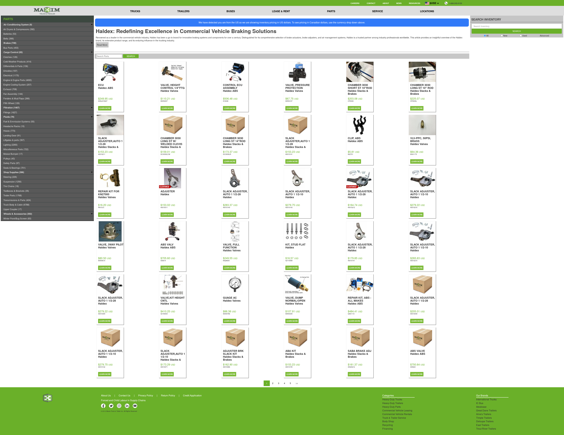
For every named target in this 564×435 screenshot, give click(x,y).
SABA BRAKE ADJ (359, 353)
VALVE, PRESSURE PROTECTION (297, 87)
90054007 (164, 101)
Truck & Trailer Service (394, 417)
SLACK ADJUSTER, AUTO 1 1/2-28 (235, 194)
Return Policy (168, 395)
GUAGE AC (232, 299)
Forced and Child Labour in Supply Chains (123, 400)
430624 (413, 367)
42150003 (164, 313)
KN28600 (226, 260)
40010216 (413, 207)
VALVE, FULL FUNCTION (232, 247)
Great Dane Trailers (486, 410)
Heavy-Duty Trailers (392, 403)
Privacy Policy (145, 395)
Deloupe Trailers (485, 421)
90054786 (226, 313)
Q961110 (351, 313)
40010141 (288, 154)
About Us (106, 395)
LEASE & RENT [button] (281, 11)
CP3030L (413, 101)
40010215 (413, 260)
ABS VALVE (417, 352)
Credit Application (192, 395)
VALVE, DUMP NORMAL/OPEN (295, 300)
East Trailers (482, 425)
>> (297, 383)
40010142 (101, 367)
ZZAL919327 (102, 101)
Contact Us (124, 395)
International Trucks (486, 399)
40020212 (351, 367)
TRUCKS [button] (135, 11)
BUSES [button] (230, 11)
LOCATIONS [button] (427, 11)
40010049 (413, 313)
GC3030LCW (165, 154)
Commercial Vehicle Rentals (397, 414)
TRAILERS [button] (183, 11)
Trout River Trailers (486, 428)
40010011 (164, 207)
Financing (387, 428)
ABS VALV (168, 246)
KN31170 (413, 154)
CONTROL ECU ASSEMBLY (232, 87)
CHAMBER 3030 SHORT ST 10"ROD (360, 89)
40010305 (101, 313)
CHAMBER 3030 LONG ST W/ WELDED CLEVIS (171, 143)
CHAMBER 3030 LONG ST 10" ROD (421, 89)
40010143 (288, 207)
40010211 (101, 154)
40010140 (226, 207)
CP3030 (351, 101)
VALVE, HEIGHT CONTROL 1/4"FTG (173, 87)
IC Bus (479, 403)
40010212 (351, 207)
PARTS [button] (331, 11)
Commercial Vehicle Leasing (397, 410)
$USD (433, 3)
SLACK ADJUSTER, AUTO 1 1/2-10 (297, 194)
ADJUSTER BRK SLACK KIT (233, 355)
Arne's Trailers (483, 414)
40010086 (226, 367)
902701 (350, 154)
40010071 (164, 367)
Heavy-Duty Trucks (392, 399)
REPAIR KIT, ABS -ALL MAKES (359, 300)
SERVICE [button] (377, 11)
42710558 (288, 260)
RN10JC (101, 207)
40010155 (288, 367)
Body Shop (388, 421)
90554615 (101, 260)
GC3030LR (227, 154)
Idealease (481, 406)
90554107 (288, 101)
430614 (163, 260)
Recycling (387, 425)
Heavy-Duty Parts (391, 406)
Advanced (544, 35)
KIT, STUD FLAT (295, 246)
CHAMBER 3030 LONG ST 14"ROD (234, 142)
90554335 (288, 313)
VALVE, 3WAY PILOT (111, 246)
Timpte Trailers (484, 417)
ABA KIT (295, 353)
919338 (225, 101)
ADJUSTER (168, 192)
